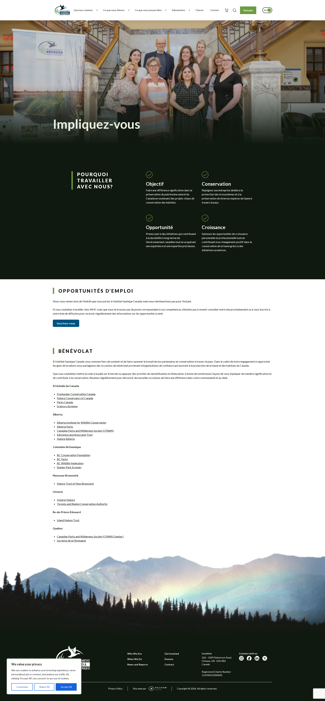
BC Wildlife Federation (70, 463)
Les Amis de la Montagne (71, 540)
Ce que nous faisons (114, 10)
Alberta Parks (65, 426)
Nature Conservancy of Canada (75, 398)
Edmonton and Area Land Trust (75, 434)
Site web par (139, 688)
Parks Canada (65, 402)
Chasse (199, 10)
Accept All (66, 686)
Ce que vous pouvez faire (148, 10)
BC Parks (62, 459)
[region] (44, 676)
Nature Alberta (66, 438)
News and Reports (137, 664)
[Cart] (226, 10)
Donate (248, 10)
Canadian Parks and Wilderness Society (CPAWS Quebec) (90, 536)
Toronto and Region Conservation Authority (82, 503)
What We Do (134, 659)
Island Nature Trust (68, 520)
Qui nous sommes (83, 10)
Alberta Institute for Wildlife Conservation (81, 422)
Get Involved (172, 653)
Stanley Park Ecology (69, 467)
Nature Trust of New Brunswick (75, 483)
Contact (214, 10)
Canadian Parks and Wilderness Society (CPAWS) (85, 430)
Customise (22, 686)
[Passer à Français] (269, 10)
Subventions (178, 10)
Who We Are (134, 653)
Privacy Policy (115, 688)
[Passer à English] (265, 10)
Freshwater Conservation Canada (76, 394)
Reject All (44, 686)
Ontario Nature (66, 499)
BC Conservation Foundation (73, 455)
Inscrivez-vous (66, 323)
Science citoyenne (67, 406)
